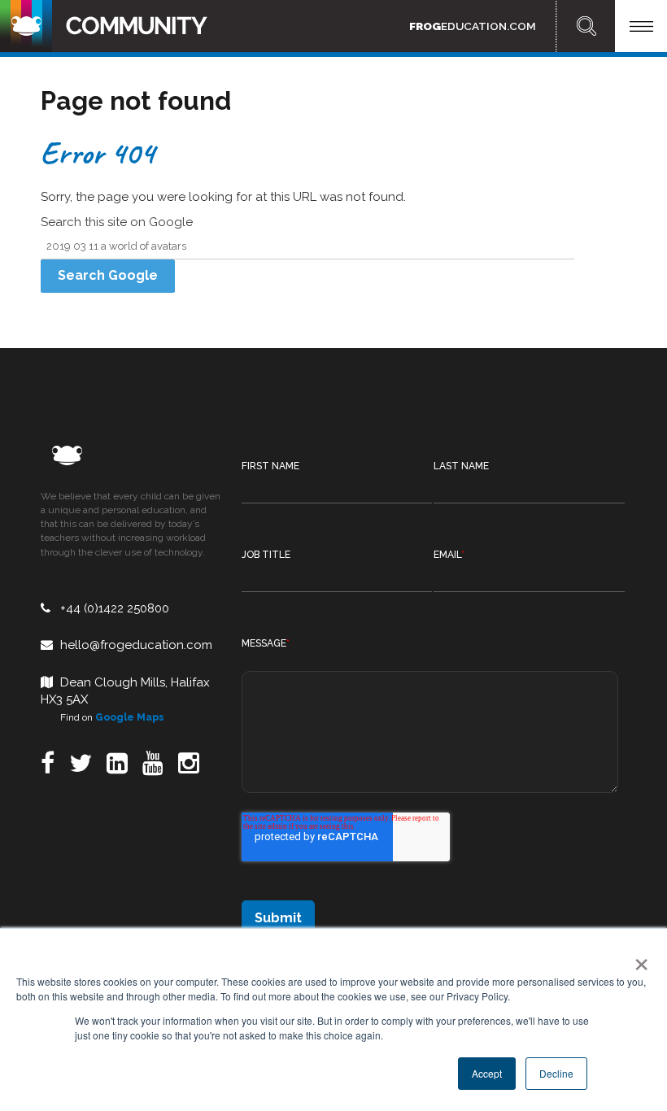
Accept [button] (487, 1073)
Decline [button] (556, 1073)
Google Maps (129, 717)
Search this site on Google (117, 222)
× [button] (638, 959)
